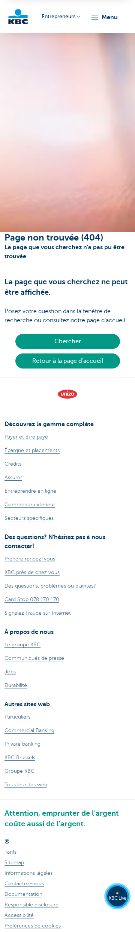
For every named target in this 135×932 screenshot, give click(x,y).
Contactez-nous (24, 883)
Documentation (23, 894)
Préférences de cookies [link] (32, 926)
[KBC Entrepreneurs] (18, 17)
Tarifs (10, 852)
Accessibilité (19, 915)
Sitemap (14, 862)
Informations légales (28, 873)
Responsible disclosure (31, 905)
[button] (104, 17)
